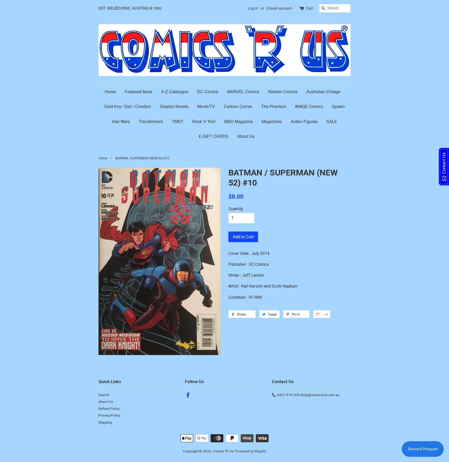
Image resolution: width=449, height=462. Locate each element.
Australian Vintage (323, 91)
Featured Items (138, 91)
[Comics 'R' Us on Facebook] (188, 396)
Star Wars (121, 121)
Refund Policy (109, 408)
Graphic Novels (174, 106)
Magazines (272, 121)
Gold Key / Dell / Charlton (127, 106)
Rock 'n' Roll (203, 121)
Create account (279, 8)
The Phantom (273, 106)
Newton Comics (283, 91)
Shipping (105, 422)
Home (110, 91)
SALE (331, 121)
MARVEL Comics (243, 91)
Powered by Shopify (250, 451)
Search (103, 395)
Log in (253, 8)
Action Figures (304, 121)
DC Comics (207, 91)
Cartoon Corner (238, 106)
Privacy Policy (109, 415)
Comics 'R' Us (223, 451)
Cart (309, 8)
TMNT (177, 121)
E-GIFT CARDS (213, 136)
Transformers (151, 121)
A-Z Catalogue (174, 91)
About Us (245, 136)
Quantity (235, 208)
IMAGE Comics (309, 106)
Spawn (338, 106)
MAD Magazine (238, 121)
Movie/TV (206, 106)
